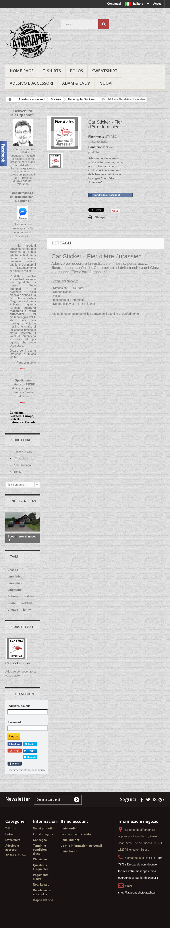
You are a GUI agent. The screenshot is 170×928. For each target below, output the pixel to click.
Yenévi (17, 471)
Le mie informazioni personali (81, 845)
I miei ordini (69, 828)
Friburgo (13, 596)
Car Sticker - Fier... (19, 663)
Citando (13, 570)
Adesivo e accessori (31, 83)
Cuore (12, 603)
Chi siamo (40, 859)
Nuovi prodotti (43, 828)
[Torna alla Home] (10, 99)
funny (27, 609)
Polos (76, 70)
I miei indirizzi (71, 840)
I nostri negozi (23, 501)
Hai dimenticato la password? (26, 770)
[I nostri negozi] (22, 522)
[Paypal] (30, 751)
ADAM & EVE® (76, 83)
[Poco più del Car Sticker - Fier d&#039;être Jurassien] (16, 648)
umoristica (15, 583)
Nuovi (105, 83)
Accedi (157, 3)
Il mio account (74, 821)
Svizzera (27, 603)
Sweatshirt (105, 70)
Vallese (29, 596)
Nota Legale (41, 884)
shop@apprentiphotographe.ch (137, 892)
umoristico (15, 576)
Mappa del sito (43, 900)
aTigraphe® (20, 458)
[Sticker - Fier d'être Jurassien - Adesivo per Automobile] (55, 161)
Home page (22, 70)
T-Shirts (52, 70)
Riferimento (96, 136)
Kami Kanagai (22, 465)
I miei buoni (69, 851)
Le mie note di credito (76, 834)
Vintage (13, 609)
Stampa (100, 217)
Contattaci (114, 3)
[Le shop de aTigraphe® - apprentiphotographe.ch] (29, 38)
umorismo (15, 589)
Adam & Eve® (22, 452)
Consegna (40, 840)
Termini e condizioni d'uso (40, 849)
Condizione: (96, 147)
